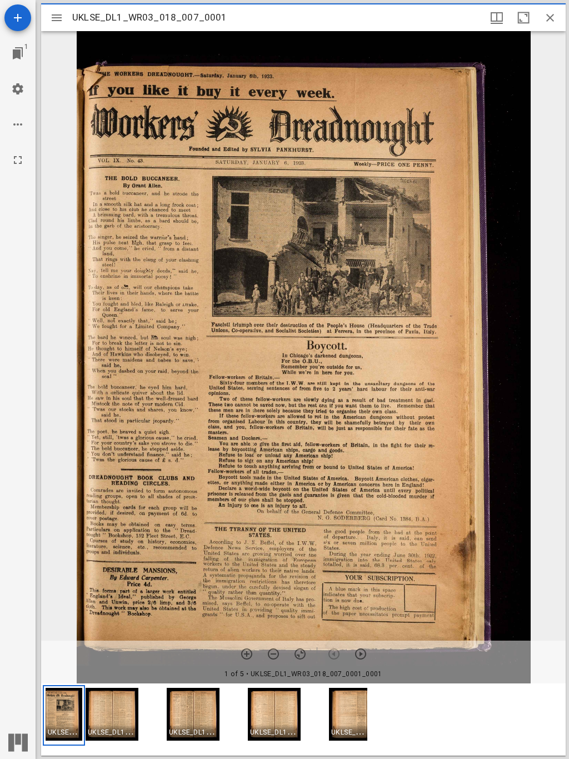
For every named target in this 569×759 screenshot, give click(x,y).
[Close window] (550, 17)
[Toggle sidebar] (56, 17)
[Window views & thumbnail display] (496, 17)
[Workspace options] (17, 124)
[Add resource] (17, 17)
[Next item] (360, 654)
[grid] (303, 719)
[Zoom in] (246, 654)
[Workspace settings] (17, 89)
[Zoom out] (273, 654)
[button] (64, 715)
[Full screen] (17, 160)
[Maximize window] (523, 17)
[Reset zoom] (300, 654)
